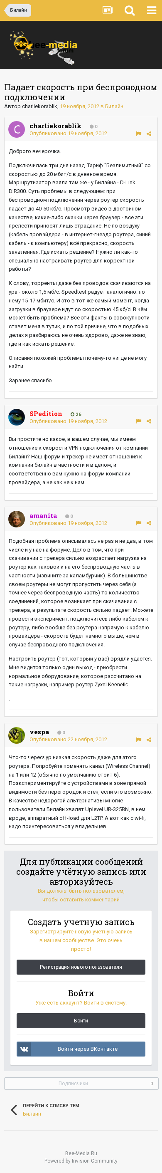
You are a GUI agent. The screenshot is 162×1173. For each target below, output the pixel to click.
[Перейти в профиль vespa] (16, 735)
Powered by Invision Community (81, 1161)
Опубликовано (68, 133)
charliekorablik (39, 106)
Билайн (114, 106)
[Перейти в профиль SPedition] (16, 417)
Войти (81, 1021)
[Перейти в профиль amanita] (16, 519)
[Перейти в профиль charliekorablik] (16, 129)
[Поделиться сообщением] (149, 134)
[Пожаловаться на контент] (138, 134)
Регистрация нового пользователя (81, 967)
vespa (39, 732)
